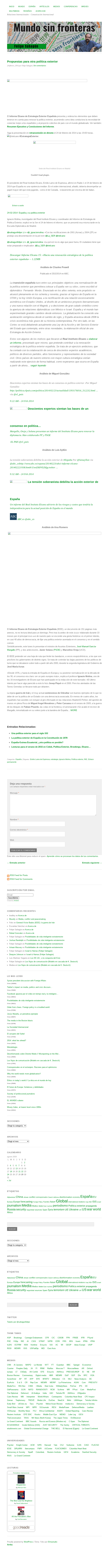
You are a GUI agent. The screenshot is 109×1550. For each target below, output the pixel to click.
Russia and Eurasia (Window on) (52, 1421)
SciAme (60, 1390)
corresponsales (42, 1197)
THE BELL (55, 1428)
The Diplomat (12, 1393)
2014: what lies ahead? (16, 1040)
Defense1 (25, 1393)
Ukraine (73, 1209)
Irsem (78, 1341)
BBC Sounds (31, 1421)
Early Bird (11, 1404)
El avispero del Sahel (16, 1034)
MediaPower (64, 1407)
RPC (85, 1375)
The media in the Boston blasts (20, 1020)
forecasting (26, 1201)
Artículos (44, 7)
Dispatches (21, 1485)
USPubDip (34, 1348)
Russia (11, 1209)
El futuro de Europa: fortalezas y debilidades (25, 1087)
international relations (76, 1202)
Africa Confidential (46, 1411)
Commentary (27, 1375)
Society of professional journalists (21, 1094)
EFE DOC (28, 1414)
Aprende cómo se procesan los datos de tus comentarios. (72, 856)
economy (76, 1197)
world (97, 1209)
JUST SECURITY (50, 1425)
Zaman (10, 1400)
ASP (9, 1338)
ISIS (94, 1201)
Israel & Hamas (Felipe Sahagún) (38, 951)
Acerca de (41, 11)
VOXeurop (11, 1411)
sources (38, 1210)
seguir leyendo (38, 365)
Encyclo (43, 1345)
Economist (86, 1365)
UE (66, 1209)
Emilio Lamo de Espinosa (40, 759)
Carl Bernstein (22, 1519)
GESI (81, 1414)
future (52, 1202)
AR (83, 1368)
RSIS (9, 1456)
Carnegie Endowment (33, 1338)
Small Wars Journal (15, 1407)
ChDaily (23, 1372)
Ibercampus (30, 1449)
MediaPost (91, 1390)
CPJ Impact (90, 1397)
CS (64, 1379)
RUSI (9, 1348)
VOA (92, 1375)
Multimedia (14, 11)
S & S (19, 1382)
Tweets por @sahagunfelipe (18, 1322)
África (9, 1212)
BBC (69, 1365)
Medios (56, 7)
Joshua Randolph (16, 940)
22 (22, 1171)
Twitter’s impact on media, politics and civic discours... (29, 987)
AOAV (76, 1382)
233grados (81, 1393)
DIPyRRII (18, 1449)
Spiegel (76, 1365)
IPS (80, 1386)
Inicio (11, 7)
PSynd (90, 1338)
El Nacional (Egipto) (71, 1428)
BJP (73, 1375)
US (84, 1209)
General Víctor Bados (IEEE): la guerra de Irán (35, 923)
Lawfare (90, 1407)
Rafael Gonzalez (16, 933)
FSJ (34, 1411)
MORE (74, 710)
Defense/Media (78, 1407)
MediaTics (11, 1386)
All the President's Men (21, 1516)
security (21, 1209)
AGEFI (60, 1411)
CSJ (62, 1445)
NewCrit (61, 1400)
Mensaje (14, 793)
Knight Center (22, 1445)
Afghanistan (11, 1197)
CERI (57, 1341)
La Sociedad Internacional (17, 1027)
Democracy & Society (86, 1404)
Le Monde (38, 1365)
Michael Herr (22, 1487)
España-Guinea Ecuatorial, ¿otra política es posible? (37, 742)
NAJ (70, 1379)
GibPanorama (12, 1390)
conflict (32, 1197)
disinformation (65, 1197)
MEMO (62, 1414)
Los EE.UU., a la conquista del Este (45, 958)
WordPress (28, 1542)
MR (68, 1390)
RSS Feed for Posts (19, 875)
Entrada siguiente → (92, 863)
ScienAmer (11, 1379)
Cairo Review (12, 1397)
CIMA (30, 1386)
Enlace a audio (18, 206)
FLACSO (95, 1445)
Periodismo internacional (21, 1473)
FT (52, 1365)
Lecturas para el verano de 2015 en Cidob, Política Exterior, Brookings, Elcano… (51, 747)
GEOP (68, 1345)
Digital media (41, 1375)
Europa (10, 1202)
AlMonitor (56, 1379)
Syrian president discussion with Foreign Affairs (26, 981)
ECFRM (18, 1345)
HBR (51, 1375)
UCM (32, 1445)
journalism (14, 1205)
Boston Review (13, 1375)
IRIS (71, 1341)
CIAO (86, 1445)
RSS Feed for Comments (21, 879)
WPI (28, 1407)
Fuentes (46, 1202)
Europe (16, 1201)
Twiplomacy (20, 1400)
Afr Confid (34, 1372)
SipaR (30, 1452)
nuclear (49, 1206)
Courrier (10, 1368)
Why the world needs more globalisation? (24, 1074)
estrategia (54, 759)
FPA (68, 1338)
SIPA (39, 1445)
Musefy (12, 919)
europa (10, 1372)
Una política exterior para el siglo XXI (29, 733)
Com (84, 1382)
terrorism (59, 1209)
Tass (32, 1404)
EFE (42, 1372)
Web (12, 840)
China (19, 1196)
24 (8, 1174)
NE (88, 1372)
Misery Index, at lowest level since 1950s (24, 1107)
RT (25, 1379)
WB (22, 1397)
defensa (56, 1197)
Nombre (14, 819)
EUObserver (76, 1418)
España (32, 7)
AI (28, 1341)
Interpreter (31, 1397)
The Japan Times (61, 1418)
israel (99, 1202)
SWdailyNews (61, 1386)
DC (90, 1379)
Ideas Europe (79, 1345)
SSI (51, 1345)
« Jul (9, 1180)
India (45, 1393)
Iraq (87, 1202)
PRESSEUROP (72, 1372)
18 (11, 1171)
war (89, 1209)
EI (83, 1372)
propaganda (91, 1206)
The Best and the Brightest (21, 1501)
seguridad (30, 1210)
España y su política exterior (26, 213)
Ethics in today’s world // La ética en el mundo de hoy (29, 1080)
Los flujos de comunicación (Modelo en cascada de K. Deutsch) (51, 962)
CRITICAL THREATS (81, 1425)
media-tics (69, 1404)
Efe (79, 1375)
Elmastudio (52, 1542)
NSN (26, 1345)
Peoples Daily (22, 1368)
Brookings (18, 1338)
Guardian (60, 1365)
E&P (67, 1375)
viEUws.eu (22, 1404)
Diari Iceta (49, 1386)
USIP (90, 1345)
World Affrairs (43, 1397)
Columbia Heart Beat (73, 1397)
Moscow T (60, 1368)
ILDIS (9, 1345)
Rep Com (34, 1382)
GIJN (23, 1390)
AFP (31, 1379)
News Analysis (80, 1379)
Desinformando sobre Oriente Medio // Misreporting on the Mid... (33, 1054)
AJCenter (48, 1449)
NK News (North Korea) (41, 1418)
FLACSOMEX (61, 1449)
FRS (64, 1341)
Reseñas (27, 11)
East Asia (51, 1348)
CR (26, 1382)
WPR (34, 1407)
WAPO (28, 1365)
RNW (42, 1368)
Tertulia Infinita (91, 1400)
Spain (45, 1210)
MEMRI (17, 1348)
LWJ (51, 1393)
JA (32, 1368)
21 (19, 1171)
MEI (43, 1348)
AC (56, 1345)
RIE (85, 759)
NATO (30, 1390)
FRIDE (75, 1338)
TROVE (31, 1400)
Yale (55, 1445)
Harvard (47, 1445)
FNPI (39, 1449)
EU (94, 1197)
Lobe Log (72, 1414)
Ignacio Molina (65, 759)
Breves (84, 7)
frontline (34, 1345)
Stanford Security (89, 1452)
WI (62, 1345)
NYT (47, 1365)
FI (36, 1368)
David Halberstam (22, 1503)
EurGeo (52, 1400)
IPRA (85, 1341)
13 (17, 1168)
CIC (53, 1338)
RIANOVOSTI (42, 1390)
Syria (50, 1209)
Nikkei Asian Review (54, 1404)
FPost (75, 1390)
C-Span (72, 1421)
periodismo (60, 1205)
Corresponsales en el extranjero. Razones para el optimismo (32, 1067)
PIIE (9, 1341)
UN (80, 1210)
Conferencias (70, 7)
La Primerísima (65, 1382)
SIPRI (50, 1341)
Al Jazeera (18, 1365)
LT (16, 1372)
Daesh (50, 1197)
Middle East (43, 1206)
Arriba (9, 1545)
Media (27, 1205)
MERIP (53, 1382)
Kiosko (37, 1414)
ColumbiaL (40, 1452)
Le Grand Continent (15, 1421)
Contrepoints (57, 1397)
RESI (54, 1407)
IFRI (83, 1338)
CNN (9, 1365)
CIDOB (60, 1338)
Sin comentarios (39, 66)
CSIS (34, 1341)
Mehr (69, 1400)
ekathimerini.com (14, 1428)
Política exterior (77, 759)
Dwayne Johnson (16, 954)
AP (20, 1379)
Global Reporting (72, 1411)
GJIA (79, 1445)
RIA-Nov (21, 1386)
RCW (52, 1390)
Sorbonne (70, 1445)
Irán (90, 1202)
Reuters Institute (14, 1414)
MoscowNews (73, 1368)
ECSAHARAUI (13, 1425)
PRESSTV (93, 1382)
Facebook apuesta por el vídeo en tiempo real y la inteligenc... (32, 994)
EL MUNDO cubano (15, 1100)
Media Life (41, 1400)
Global (62, 1201)
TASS (26, 1418)
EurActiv (10, 1382)
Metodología (12, 1047)
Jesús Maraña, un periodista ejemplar (22, 1014)
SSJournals (44, 1407)
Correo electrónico (19, 830)
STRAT (42, 1341)
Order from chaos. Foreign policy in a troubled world (28, 1007)
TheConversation (14, 1418)
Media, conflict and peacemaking (32, 919)
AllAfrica (60, 1372)
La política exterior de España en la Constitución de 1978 (39, 738)
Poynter (39, 1404)
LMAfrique (78, 1400)
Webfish (16, 900)
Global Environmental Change (36, 1428)
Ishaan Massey (15, 947)
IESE (9, 1449)
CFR (47, 1338)
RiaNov (50, 1368)
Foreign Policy (38, 1202)
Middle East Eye (50, 1414)
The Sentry (64, 1425)
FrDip (16, 1341)
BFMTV (46, 1379)
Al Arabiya (36, 1393)
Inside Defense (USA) (31, 1425)
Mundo (21, 7)
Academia (75, 1452)
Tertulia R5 (60, 1393)
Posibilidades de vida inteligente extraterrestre (44, 937)
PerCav (73, 1386)
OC (86, 1386)
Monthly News (24, 1411)
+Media (39, 1386)
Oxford (90, 1368)
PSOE (57, 650)
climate (26, 1197)
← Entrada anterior (16, 863)
